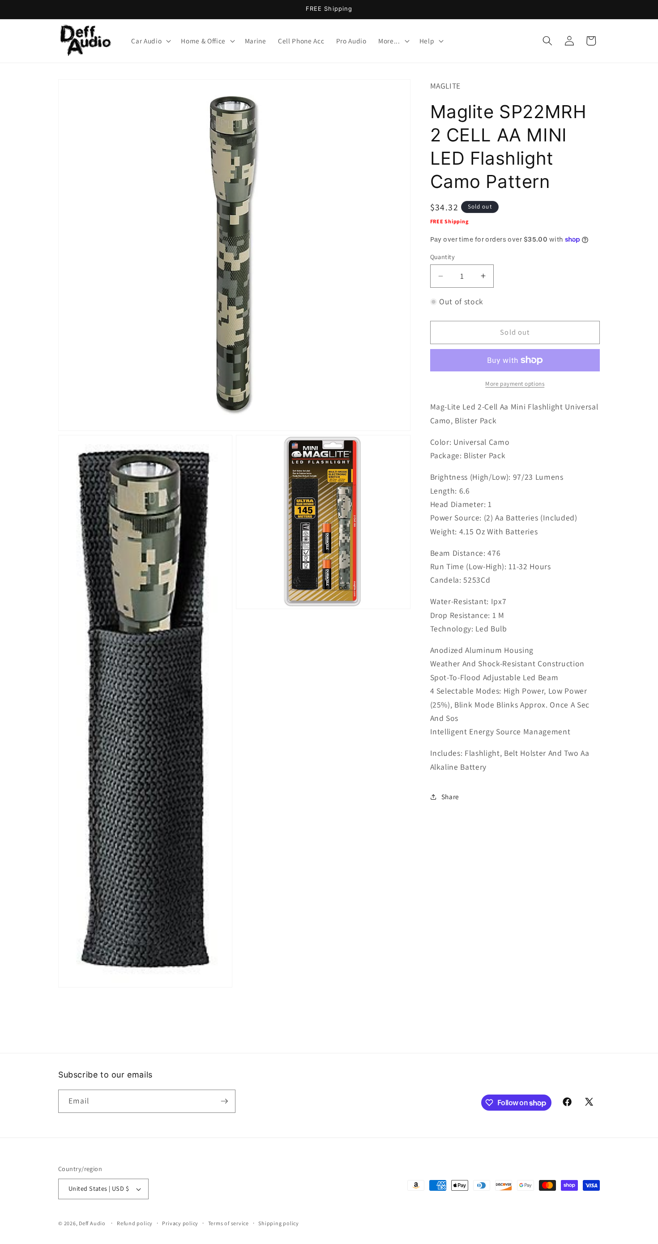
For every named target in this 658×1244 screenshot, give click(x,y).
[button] (150, 40)
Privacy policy (180, 1223)
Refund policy (135, 1223)
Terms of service (228, 1223)
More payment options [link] (514, 383)
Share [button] (450, 796)
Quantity (442, 256)
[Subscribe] (224, 1101)
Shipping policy (278, 1223)
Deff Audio (92, 1223)
